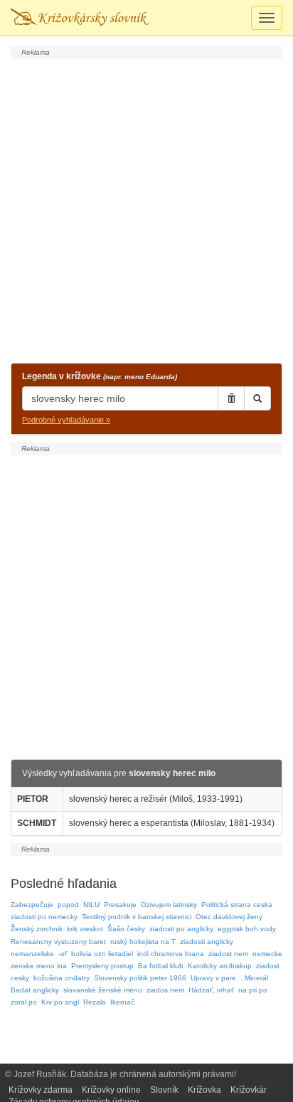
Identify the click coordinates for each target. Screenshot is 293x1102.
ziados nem (165, 990)
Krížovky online (111, 1090)
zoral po (24, 1002)
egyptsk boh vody (247, 929)
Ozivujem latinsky (169, 904)
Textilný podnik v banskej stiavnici (136, 917)
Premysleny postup (102, 966)
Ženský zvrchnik (37, 929)
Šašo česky (126, 929)
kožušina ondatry (61, 978)
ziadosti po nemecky (44, 917)
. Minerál (254, 978)
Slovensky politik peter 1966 (140, 978)
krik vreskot (85, 929)
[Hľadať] (257, 398)
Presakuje (120, 904)
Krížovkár (248, 1090)
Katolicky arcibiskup (220, 966)
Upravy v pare (213, 978)
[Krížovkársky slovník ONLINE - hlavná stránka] (79, 18)
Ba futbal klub (160, 966)
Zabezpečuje (32, 904)
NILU (91, 904)
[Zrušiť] (231, 398)
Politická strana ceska (236, 904)
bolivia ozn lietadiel (102, 954)
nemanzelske (32, 954)
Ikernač (122, 1002)
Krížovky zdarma (41, 1090)
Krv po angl (60, 1002)
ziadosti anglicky (206, 941)
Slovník (164, 1090)
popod (68, 904)
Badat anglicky (35, 990)
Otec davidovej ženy (229, 917)
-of (62, 954)
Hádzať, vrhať (211, 990)
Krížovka (204, 1090)
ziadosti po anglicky (181, 929)
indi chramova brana (170, 954)
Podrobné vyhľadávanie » (66, 419)
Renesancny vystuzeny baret (58, 941)
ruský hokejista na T (143, 941)
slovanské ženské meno (102, 990)
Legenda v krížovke (99, 376)
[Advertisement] (146, 209)
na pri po (252, 990)
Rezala (94, 1002)
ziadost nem (228, 954)
